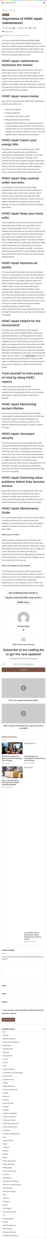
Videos (5, 1222)
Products (6, 1174)
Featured (6, 1096)
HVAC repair (24, 602)
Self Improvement (9, 1191)
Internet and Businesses (11, 1134)
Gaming (5, 1110)
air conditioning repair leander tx (24, 593)
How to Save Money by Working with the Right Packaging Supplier (10, 782)
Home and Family (9, 1120)
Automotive (7, 1045)
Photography (7, 1168)
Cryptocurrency (8, 1079)
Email (4, 994)
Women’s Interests (9, 1232)
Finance (6, 1100)
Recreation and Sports (11, 1181)
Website (4, 1002)
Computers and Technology (13, 1072)
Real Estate (7, 1178)
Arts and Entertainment (11, 1042)
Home (6, 10)
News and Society (9, 1161)
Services (6, 1198)
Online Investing (8, 1164)
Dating (5, 1083)
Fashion (6, 1093)
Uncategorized (8, 1218)
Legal (5, 1144)
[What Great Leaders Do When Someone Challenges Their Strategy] (12, 748)
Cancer (5, 1059)
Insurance (6, 1130)
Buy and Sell (7, 1056)
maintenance (13, 70)
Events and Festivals (10, 1089)
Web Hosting (7, 1229)
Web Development (9, 1225)
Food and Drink (8, 1103)
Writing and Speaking (10, 1235)
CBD (4, 1066)
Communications (9, 1069)
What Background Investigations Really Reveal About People (34, 758)
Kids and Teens (8, 1140)
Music (5, 1157)
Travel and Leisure (9, 1212)
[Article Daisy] (10, 3)
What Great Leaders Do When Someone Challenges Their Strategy (12, 758)
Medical (6, 1151)
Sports (5, 1205)
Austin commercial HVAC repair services (23, 597)
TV (4, 1215)
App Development (9, 1039)
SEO (4, 1195)
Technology (7, 1208)
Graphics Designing (10, 1113)
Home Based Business (11, 1123)
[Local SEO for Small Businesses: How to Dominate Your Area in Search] (34, 848)
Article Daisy (9, 28)
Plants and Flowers (9, 1171)
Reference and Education (12, 1184)
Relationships (7, 1188)
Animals (6, 1035)
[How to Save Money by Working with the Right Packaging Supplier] (12, 772)
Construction (7, 1076)
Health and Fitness (9, 1117)
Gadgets (6, 1106)
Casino (5, 1062)
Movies (5, 1154)
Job (4, 1137)
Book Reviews (8, 1049)
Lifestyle (6, 1147)
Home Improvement (10, 1127)
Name (4, 985)
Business (12, 10)
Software (6, 1201)
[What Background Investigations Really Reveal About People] (34, 748)
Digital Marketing (9, 1086)
